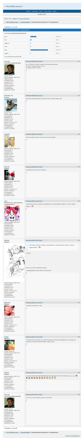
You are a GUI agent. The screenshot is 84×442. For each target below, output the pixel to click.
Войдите (15, 18)
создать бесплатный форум (72, 435)
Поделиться (29, 61)
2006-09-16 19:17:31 (37, 95)
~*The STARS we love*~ (12, 22)
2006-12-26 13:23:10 (37, 302)
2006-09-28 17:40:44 (37, 166)
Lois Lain (7, 61)
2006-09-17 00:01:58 (37, 134)
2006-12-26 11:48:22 (37, 240)
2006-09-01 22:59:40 (37, 61)
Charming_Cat (8, 95)
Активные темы (42, 14)
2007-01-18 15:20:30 (37, 336)
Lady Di (6, 372)
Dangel (6, 337)
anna (5, 201)
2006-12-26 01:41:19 (37, 201)
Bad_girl (6, 167)
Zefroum (6, 240)
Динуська (7, 302)
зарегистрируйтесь (24, 18)
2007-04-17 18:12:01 (37, 372)
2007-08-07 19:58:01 (37, 394)
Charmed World (25, 22)
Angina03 (7, 134)
